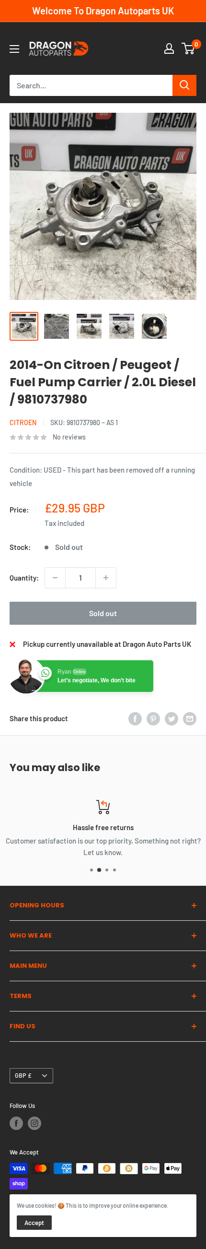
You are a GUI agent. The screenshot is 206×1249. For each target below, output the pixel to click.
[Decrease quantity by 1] (55, 578)
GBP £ (23, 1075)
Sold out (103, 613)
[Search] (184, 85)
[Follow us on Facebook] (16, 1123)
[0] (189, 48)
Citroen (23, 422)
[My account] (169, 48)
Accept (34, 1222)
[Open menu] (14, 49)
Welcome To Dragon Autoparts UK (103, 10)
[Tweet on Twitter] (171, 718)
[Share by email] (189, 718)
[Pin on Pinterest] (153, 718)
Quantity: (24, 577)
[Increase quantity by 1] (106, 578)
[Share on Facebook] (135, 718)
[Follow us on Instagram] (34, 1123)
